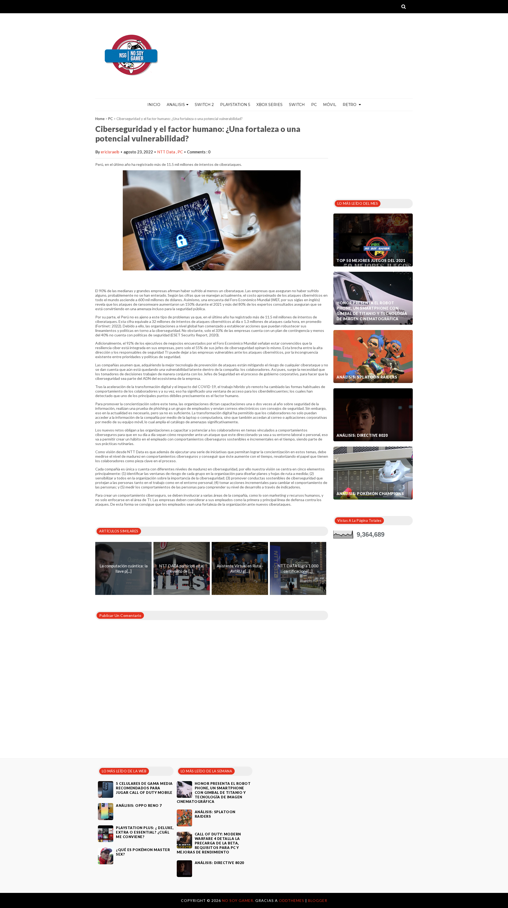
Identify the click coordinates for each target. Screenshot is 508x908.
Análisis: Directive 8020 (362, 435)
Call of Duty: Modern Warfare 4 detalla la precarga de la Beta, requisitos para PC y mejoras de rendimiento (209, 843)
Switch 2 (204, 104)
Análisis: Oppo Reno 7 (139, 805)
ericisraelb (110, 151)
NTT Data (166, 151)
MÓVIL (329, 104)
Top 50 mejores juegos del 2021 (371, 260)
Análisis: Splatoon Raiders (367, 377)
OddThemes (291, 900)
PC (314, 104)
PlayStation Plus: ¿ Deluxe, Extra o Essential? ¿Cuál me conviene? (145, 832)
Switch (297, 104)
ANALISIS (176, 104)
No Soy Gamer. (238, 900)
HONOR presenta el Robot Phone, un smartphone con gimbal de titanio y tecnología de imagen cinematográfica (372, 311)
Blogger (317, 900)
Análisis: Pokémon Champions (370, 493)
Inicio (153, 104)
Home (100, 119)
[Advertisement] (373, 153)
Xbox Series (269, 104)
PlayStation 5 (235, 104)
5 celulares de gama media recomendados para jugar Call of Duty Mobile (144, 788)
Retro (350, 104)
